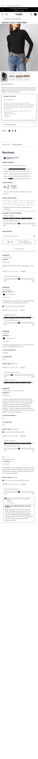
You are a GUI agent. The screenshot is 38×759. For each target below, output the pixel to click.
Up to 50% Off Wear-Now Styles (19, 8)
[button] (35, 14)
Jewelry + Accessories (12, 19)
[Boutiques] (7, 14)
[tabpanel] (19, 337)
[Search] (31, 14)
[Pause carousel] (36, 10)
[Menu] (2, 14)
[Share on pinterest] (15, 131)
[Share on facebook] (9, 131)
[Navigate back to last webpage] (2, 19)
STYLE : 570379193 (8, 100)
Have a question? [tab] (17, 144)
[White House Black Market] (18, 14)
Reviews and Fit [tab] (6, 144)
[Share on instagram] (12, 131)
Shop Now (16, 10)
